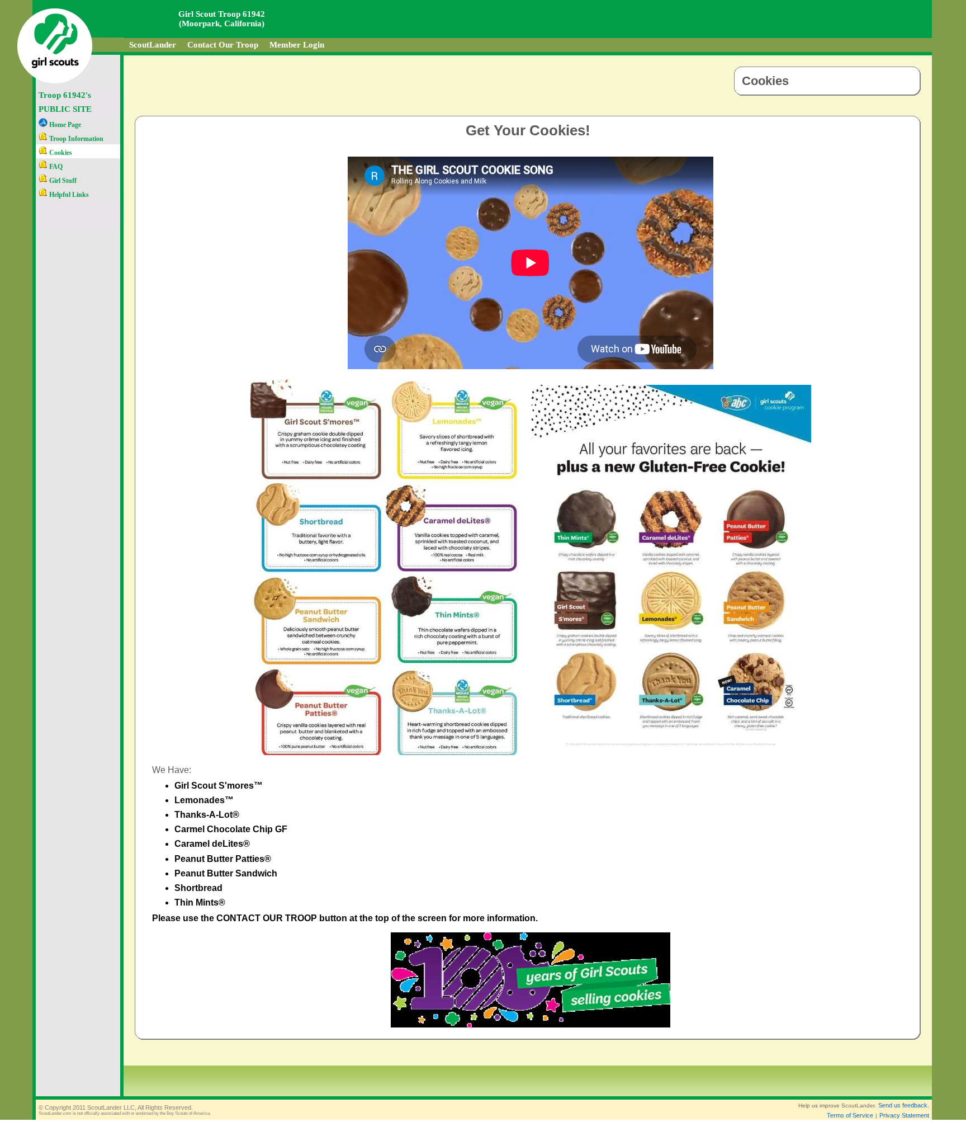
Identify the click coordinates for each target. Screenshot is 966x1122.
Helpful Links (68, 195)
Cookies (60, 153)
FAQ (55, 167)
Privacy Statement (904, 1115)
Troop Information (75, 139)
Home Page (64, 125)
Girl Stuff (62, 181)
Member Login (296, 44)
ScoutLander (152, 44)
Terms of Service (850, 1115)
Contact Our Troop (222, 44)
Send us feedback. (903, 1105)
